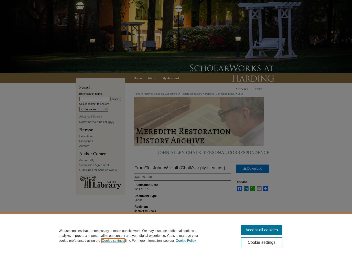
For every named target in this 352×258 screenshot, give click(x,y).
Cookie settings (113, 240)
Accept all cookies (261, 230)
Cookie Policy (186, 240)
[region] (176, 235)
